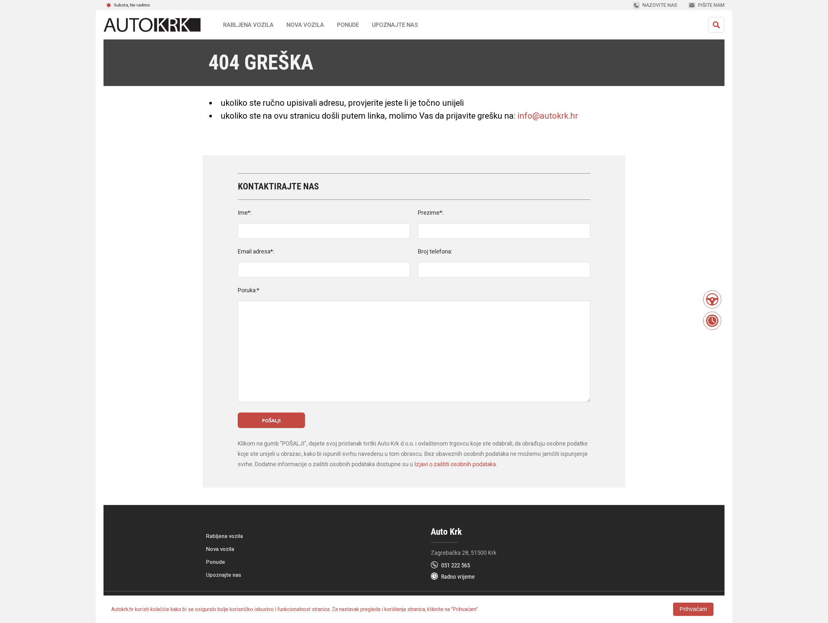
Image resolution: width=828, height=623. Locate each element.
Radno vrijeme (458, 576)
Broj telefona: (435, 251)
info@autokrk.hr (548, 116)
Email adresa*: (256, 251)
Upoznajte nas (223, 575)
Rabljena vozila (224, 536)
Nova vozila (305, 24)
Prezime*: (430, 212)
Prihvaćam (693, 609)
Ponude (215, 562)
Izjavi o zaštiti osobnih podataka (455, 464)
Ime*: (245, 212)
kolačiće (159, 609)
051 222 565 (455, 565)
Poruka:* (248, 290)
